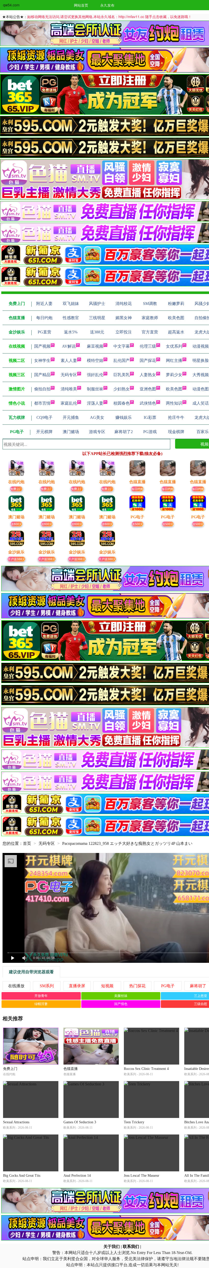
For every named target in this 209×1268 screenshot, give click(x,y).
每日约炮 (137, 488)
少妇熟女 (121, 389)
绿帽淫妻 (41, 1004)
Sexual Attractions (16, 1122)
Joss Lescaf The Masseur (141, 1175)
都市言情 (42, 403)
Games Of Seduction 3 (79, 1122)
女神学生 (42, 360)
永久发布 (107, 5)
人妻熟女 (148, 375)
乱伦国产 (121, 360)
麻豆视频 (95, 346)
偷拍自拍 (42, 389)
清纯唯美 (69, 389)
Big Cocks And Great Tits (21, 1175)
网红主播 (174, 360)
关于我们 (111, 1246)
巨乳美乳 (121, 375)
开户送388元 (16, 559)
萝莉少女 (174, 375)
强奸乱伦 (95, 375)
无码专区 (69, 375)
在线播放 (16, 986)
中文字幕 (121, 346)
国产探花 (148, 360)
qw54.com (11, 4)
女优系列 (174, 346)
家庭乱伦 (69, 403)
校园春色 (121, 403)
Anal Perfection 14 (77, 1175)
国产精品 (42, 375)
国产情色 (120, 1004)
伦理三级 (148, 346)
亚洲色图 (148, 389)
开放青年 (41, 996)
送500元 (137, 524)
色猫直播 (70, 1069)
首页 (27, 843)
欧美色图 (174, 389)
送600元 (16, 524)
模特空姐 (95, 360)
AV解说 (69, 346)
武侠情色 (148, 403)
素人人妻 (69, 360)
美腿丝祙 (120, 996)
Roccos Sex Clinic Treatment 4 (146, 1069)
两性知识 (174, 403)
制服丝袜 (95, 389)
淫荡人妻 (95, 403)
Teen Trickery (134, 1122)
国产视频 (42, 346)
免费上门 (16, 488)
